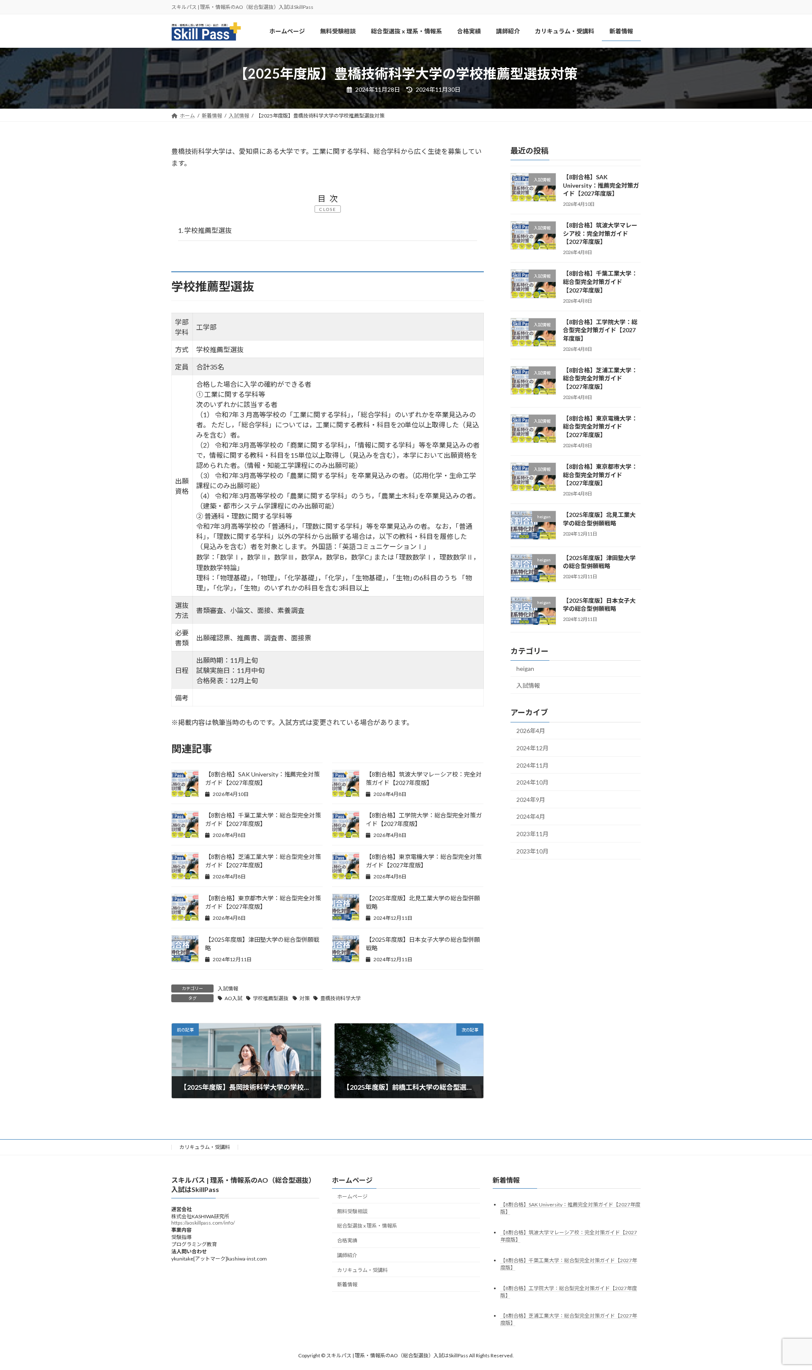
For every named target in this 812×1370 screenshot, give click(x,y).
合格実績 (347, 1241)
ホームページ (352, 1196)
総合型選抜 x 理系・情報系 (367, 1226)
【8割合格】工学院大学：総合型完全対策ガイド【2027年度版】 (600, 330)
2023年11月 (532, 834)
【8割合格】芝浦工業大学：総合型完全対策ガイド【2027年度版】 (600, 378)
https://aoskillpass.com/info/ (203, 1223)
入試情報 (228, 988)
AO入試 (233, 998)
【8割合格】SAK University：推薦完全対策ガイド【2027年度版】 (601, 185)
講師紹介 (347, 1255)
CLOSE (327, 209)
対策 (304, 998)
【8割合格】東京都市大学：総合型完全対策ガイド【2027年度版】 (600, 475)
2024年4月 (530, 816)
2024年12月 (532, 748)
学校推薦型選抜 (205, 230)
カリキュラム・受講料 (204, 1147)
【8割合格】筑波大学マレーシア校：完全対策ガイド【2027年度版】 (600, 234)
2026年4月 (530, 731)
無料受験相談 (352, 1211)
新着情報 (347, 1285)
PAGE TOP (786, 1321)
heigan (525, 669)
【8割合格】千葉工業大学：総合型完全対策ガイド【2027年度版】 (600, 282)
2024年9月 (530, 799)
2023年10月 (532, 851)
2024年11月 (532, 765)
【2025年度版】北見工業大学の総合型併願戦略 (599, 519)
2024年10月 (532, 782)
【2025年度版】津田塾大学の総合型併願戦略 (599, 562)
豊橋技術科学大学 (340, 998)
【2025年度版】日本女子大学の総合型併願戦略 (599, 605)
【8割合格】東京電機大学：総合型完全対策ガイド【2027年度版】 (600, 426)
